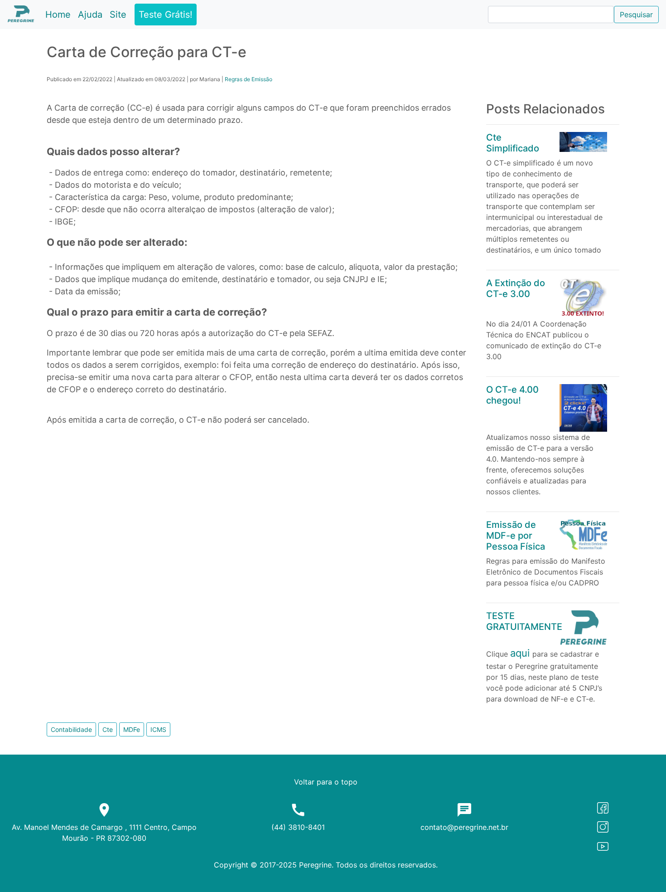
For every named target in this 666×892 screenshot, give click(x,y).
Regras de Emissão (248, 79)
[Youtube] (602, 845)
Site (118, 14)
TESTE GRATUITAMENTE (524, 621)
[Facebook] (602, 807)
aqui (521, 653)
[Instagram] (602, 826)
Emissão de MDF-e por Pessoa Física (515, 535)
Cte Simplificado (512, 143)
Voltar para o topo (325, 781)
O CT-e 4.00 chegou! (512, 395)
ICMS (158, 729)
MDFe (131, 729)
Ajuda (92, 14)
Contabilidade (71, 729)
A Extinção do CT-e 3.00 (515, 288)
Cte (107, 729)
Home (59, 14)
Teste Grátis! (166, 14)
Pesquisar (636, 14)
